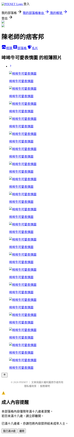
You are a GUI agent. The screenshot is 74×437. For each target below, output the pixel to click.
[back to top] (5, 375)
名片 (35, 48)
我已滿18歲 (9, 431)
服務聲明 (45, 386)
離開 (21, 431)
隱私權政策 (30, 386)
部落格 (22, 48)
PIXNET (23, 382)
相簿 (9, 48)
